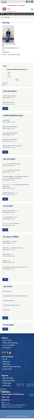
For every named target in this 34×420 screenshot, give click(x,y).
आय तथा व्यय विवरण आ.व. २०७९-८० (10, 217)
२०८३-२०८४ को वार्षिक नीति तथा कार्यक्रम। (12, 163)
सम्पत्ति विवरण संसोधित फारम (8, 300)
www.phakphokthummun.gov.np (14, 407)
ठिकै (9, 74)
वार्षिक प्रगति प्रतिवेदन (7, 378)
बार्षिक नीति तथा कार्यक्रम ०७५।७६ (10, 193)
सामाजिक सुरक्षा (6, 361)
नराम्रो (9, 76)
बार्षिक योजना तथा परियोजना (8, 102)
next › (19, 275)
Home (2, 17)
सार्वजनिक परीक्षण (6, 385)
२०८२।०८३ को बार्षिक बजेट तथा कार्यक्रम (11, 170)
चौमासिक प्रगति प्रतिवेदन (8, 380)
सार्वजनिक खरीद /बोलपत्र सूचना (10, 343)
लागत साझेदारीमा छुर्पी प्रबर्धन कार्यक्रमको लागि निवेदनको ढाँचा (15, 296)
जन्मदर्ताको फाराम (6, 310)
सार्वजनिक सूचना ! (6, 120)
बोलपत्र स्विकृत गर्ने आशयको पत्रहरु (10, 133)
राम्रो (9, 72)
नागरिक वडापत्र (6, 364)
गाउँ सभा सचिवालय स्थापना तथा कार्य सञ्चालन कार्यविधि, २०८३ (15, 267)
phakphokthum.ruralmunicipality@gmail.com (15, 405)
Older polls (5, 83)
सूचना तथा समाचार (7, 340)
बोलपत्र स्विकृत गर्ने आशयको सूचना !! (10, 126)
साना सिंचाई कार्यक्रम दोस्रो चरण (9, 96)
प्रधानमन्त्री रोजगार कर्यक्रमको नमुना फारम (11, 305)
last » (26, 275)
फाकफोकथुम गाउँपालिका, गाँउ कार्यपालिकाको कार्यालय (13, 394)
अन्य (5, 108)
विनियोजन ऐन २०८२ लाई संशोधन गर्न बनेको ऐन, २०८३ (14, 248)
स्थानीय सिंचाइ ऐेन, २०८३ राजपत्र (10, 241)
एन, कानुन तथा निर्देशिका (8, 345)
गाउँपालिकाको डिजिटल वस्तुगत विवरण (11, 366)
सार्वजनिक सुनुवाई (6, 383)
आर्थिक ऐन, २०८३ (6, 260)
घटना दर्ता (4, 359)
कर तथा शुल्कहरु (6, 348)
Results (4, 84)
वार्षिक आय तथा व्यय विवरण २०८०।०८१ (11, 210)
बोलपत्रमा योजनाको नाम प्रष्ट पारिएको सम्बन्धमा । (13, 145)
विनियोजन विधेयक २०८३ (8, 254)
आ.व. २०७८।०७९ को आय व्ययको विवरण (11, 223)
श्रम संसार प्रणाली (6, 369)
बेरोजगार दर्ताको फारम (7, 291)
